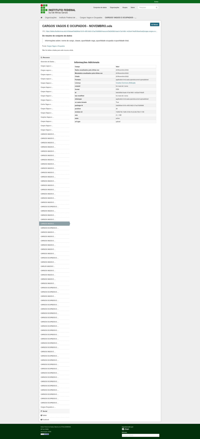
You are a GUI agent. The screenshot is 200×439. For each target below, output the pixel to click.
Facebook (45, 420)
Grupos (124, 7)
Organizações (114, 7)
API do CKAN (45, 429)
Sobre (133, 7)
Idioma (124, 432)
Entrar (156, 2)
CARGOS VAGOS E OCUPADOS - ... (120, 17)
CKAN (125, 429)
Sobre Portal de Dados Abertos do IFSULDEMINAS (56, 427)
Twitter (44, 415)
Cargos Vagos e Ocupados (91, 17)
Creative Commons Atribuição (126, 83)
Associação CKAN (46, 432)
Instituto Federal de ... (68, 17)
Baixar (155, 24)
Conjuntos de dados (100, 7)
